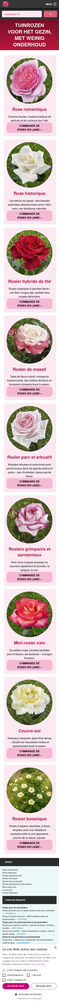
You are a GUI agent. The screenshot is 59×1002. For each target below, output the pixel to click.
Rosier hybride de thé (12, 875)
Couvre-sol (7, 889)
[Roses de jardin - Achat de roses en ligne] (50, 14)
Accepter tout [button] (15, 986)
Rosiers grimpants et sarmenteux (17, 884)
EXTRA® (23, 919)
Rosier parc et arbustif (12, 881)
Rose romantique (10, 869)
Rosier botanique (10, 892)
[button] (29, 994)
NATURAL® (18, 928)
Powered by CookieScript (29, 998)
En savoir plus (38, 964)
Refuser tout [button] (43, 986)
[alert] (29, 973)
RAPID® (21, 933)
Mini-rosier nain (9, 887)
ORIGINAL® (10, 913)
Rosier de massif (9, 878)
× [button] (55, 947)
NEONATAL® (24, 942)
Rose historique (9, 872)
